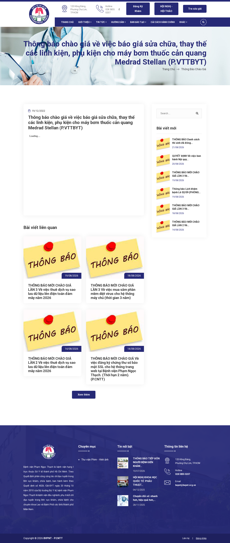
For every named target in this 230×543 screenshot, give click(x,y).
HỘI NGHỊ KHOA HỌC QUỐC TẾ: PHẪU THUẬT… (145, 481)
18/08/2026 (134, 275)
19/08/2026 (71, 275)
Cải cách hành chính (163, 22)
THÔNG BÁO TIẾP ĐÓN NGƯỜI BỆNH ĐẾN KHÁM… (146, 462)
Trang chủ (67, 22)
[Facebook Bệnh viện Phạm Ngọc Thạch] (119, 9)
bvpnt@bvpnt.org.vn (185, 485)
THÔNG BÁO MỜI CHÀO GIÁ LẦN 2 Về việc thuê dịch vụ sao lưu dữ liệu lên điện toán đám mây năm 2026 (52, 365)
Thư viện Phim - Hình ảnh (94, 459)
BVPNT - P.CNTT (53, 538)
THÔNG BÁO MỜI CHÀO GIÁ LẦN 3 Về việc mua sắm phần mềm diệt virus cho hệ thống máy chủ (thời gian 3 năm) (113, 291)
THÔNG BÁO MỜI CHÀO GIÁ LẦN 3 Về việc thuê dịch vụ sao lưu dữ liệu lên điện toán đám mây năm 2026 (52, 291)
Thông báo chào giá (193, 69)
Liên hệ (185, 538)
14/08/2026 (71, 348)
